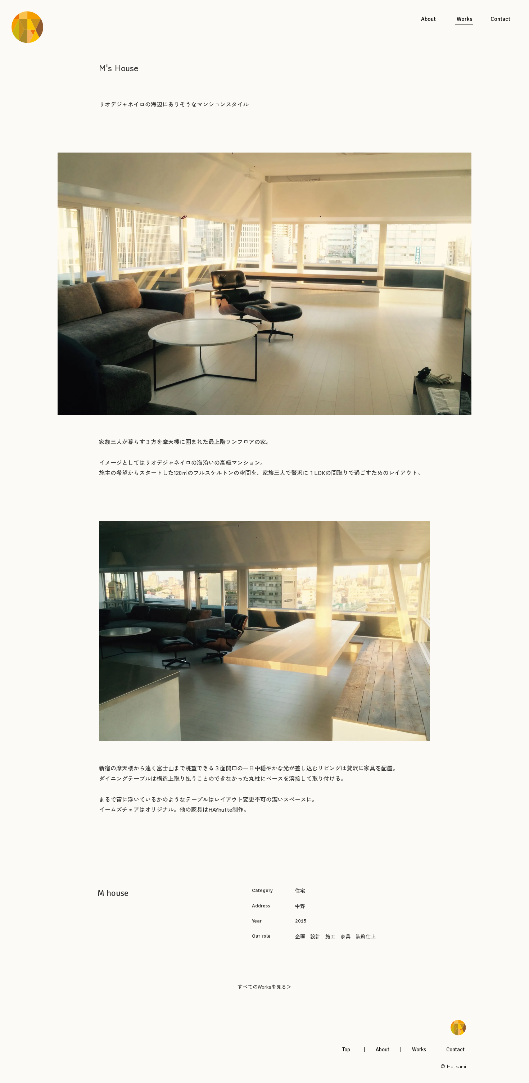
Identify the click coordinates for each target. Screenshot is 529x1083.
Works (419, 1049)
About (382, 1049)
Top (346, 1049)
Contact (455, 1049)
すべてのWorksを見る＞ (264, 986)
